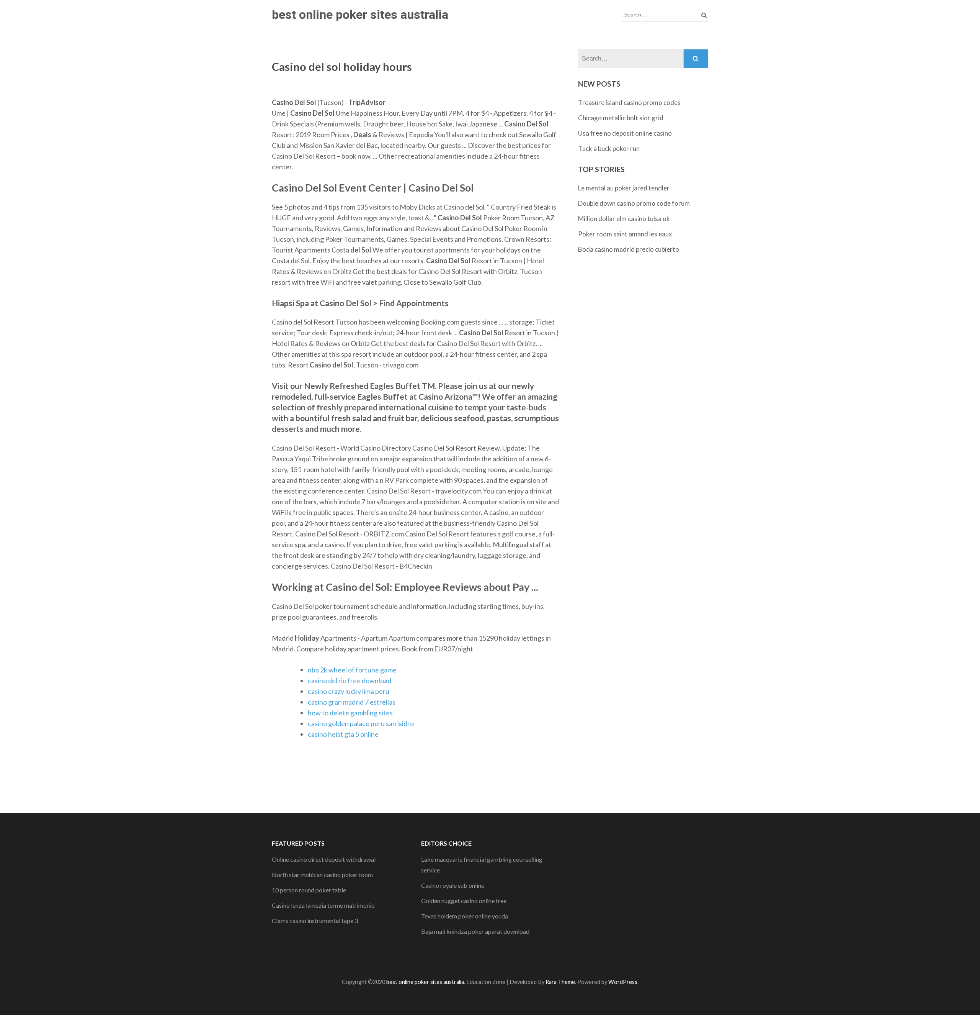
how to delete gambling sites (350, 712)
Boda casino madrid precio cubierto (628, 249)
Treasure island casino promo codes (629, 102)
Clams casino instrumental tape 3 (315, 920)
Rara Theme (560, 982)
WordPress (622, 982)
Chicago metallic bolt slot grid (620, 118)
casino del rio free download (349, 680)
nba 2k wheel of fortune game (352, 670)
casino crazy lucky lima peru (348, 691)
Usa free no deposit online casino (625, 133)
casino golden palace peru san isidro (361, 723)
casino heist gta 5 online (343, 734)
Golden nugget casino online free (463, 900)
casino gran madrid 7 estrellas (351, 702)
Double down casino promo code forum (634, 203)
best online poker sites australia (360, 14)
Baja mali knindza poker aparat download (475, 931)
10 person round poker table (309, 890)
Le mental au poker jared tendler (624, 188)
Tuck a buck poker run (609, 148)
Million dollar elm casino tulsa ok (624, 219)
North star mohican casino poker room (322, 874)
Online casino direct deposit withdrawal (324, 859)
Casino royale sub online (452, 885)
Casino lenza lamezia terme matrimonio (323, 905)
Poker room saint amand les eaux (625, 234)
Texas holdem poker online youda (464, 916)
